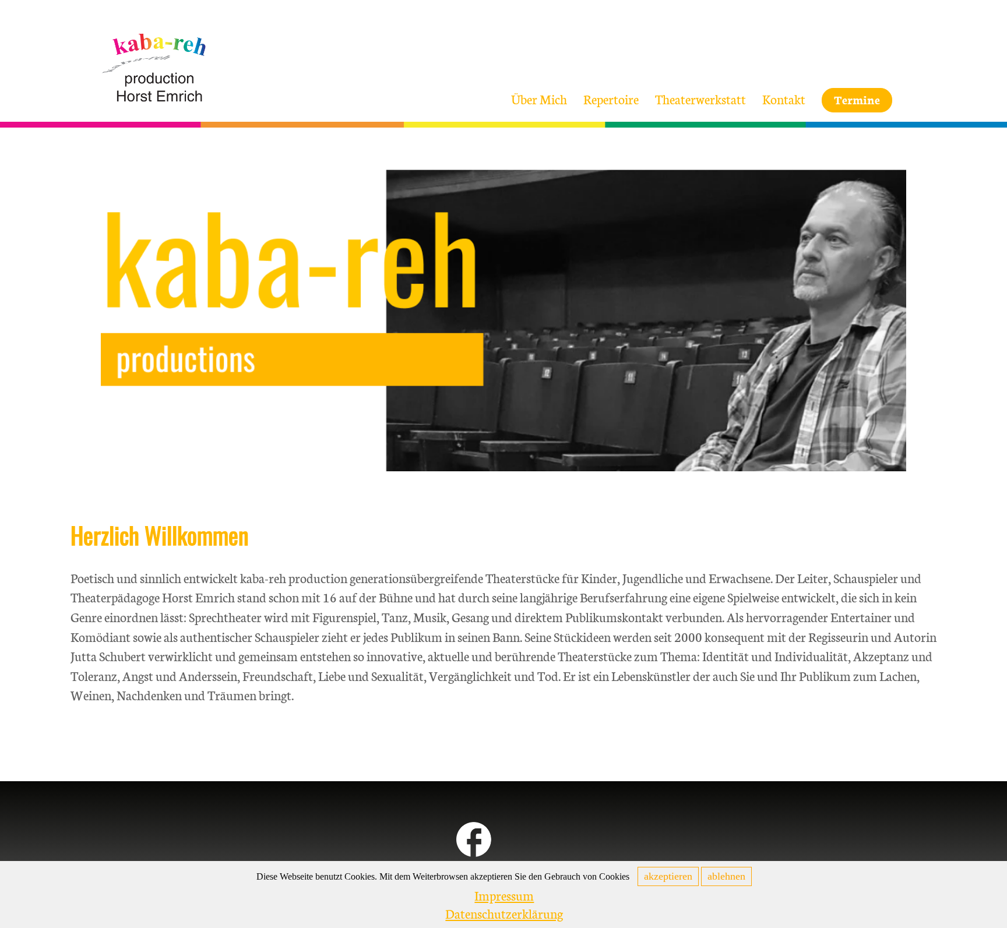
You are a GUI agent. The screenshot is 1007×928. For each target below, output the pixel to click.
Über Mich (539, 99)
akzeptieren (668, 876)
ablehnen (726, 876)
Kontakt (783, 99)
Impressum (504, 895)
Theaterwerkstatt (700, 99)
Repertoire (611, 99)
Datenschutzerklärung (504, 913)
